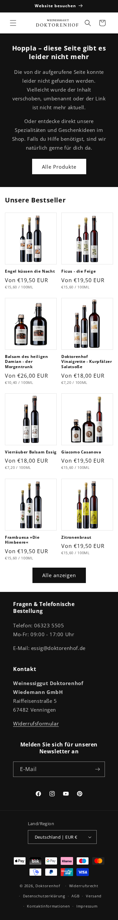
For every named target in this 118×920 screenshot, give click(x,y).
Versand (94, 895)
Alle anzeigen (59, 575)
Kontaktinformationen (48, 906)
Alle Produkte (59, 166)
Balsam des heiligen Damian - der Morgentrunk (26, 361)
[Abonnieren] (97, 769)
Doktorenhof (47, 885)
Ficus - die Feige (78, 271)
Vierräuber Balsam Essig (31, 452)
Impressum (86, 906)
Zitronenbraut (76, 537)
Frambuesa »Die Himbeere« (22, 540)
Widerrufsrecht (83, 885)
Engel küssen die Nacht (30, 271)
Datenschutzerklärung (44, 895)
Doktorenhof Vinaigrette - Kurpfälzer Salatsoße (86, 361)
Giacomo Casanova (81, 452)
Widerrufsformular (36, 723)
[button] (13, 23)
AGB (75, 895)
